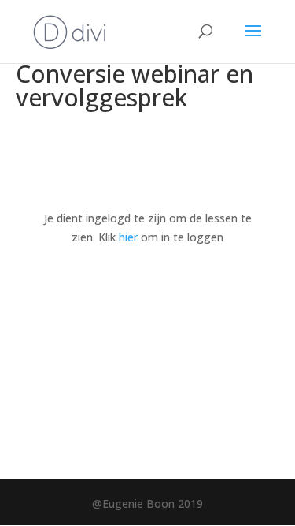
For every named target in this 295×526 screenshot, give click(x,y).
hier (128, 236)
